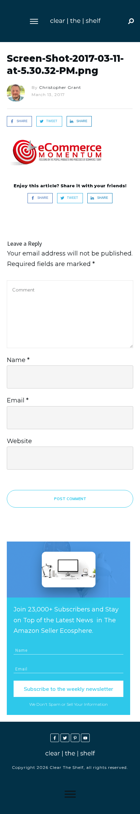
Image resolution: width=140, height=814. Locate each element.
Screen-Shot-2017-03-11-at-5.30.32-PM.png (65, 64)
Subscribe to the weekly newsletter (68, 688)
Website (19, 441)
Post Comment (70, 498)
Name (18, 360)
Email (18, 400)
